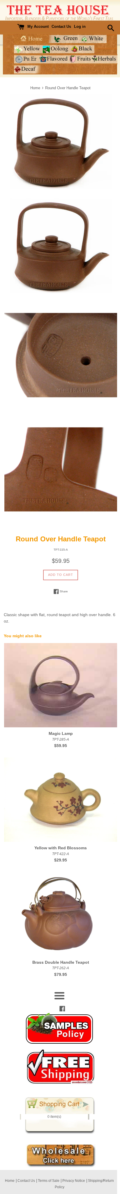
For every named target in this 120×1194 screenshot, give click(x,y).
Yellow (28, 49)
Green (64, 39)
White (93, 39)
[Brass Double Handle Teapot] (60, 914)
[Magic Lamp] (60, 685)
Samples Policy (59, 1028)
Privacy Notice (73, 1181)
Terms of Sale (48, 1181)
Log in (80, 26)
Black (81, 49)
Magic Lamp (61, 733)
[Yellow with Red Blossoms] (60, 799)
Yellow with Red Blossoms (60, 848)
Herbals (104, 59)
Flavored (54, 59)
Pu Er (26, 59)
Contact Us (61, 26)
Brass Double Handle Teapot (60, 962)
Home (31, 39)
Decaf (27, 69)
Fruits (80, 59)
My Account (38, 26)
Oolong (55, 49)
